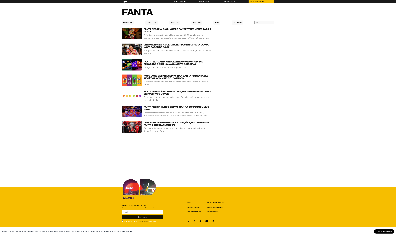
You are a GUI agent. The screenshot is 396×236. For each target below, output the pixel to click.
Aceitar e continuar (384, 231)
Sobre (189, 203)
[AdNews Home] (125, 2)
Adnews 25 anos (193, 207)
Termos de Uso (143, 221)
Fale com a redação (194, 212)
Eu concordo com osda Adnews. (140, 221)
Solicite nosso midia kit (215, 203)
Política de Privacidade (215, 207)
